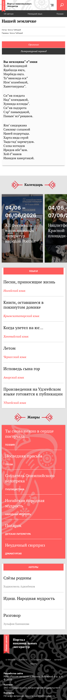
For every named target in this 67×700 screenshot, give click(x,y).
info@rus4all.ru (46, 695)
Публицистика (14, 489)
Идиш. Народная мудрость (29, 598)
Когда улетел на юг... (23, 327)
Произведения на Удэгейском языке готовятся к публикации (33, 392)
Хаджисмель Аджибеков (19, 586)
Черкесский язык (14, 357)
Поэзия (60, 13)
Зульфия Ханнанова (16, 624)
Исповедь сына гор (21, 368)
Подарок (13, 525)
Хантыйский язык (16, 336)
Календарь (33, 185)
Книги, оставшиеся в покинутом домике (23, 305)
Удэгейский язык (14, 403)
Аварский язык (13, 377)
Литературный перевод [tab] (34, 51)
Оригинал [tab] (33, 44)
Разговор (12, 615)
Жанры (33, 417)
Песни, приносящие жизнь (29, 282)
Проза (9, 464)
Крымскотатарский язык (21, 316)
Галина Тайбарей (14, 30)
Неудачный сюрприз (25, 545)
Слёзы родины (17, 578)
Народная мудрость (18, 514)
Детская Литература (18, 534)
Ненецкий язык (35, 13)
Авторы (33, 567)
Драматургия (13, 553)
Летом (9, 348)
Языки (33, 271)
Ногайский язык (14, 291)
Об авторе (8, 13)
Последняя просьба (23, 456)
